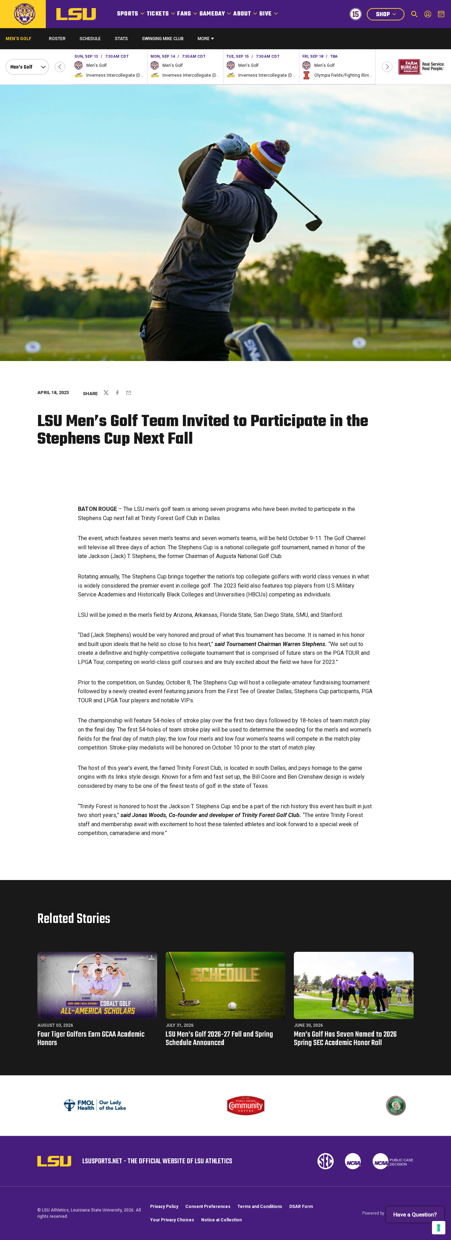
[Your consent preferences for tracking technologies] (438, 1227)
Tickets (158, 14)
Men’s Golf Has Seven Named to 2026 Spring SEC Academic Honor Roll (345, 1039)
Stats (121, 38)
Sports (127, 14)
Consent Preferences (207, 1206)
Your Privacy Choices (172, 1219)
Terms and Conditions (259, 1206)
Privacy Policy (164, 1206)
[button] (60, 67)
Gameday (212, 14)
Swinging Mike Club (163, 38)
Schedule (90, 38)
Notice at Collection (221, 1219)
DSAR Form (301, 1206)
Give (265, 14)
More (204, 38)
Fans (184, 14)
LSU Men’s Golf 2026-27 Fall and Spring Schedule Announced (219, 1039)
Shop (390, 15)
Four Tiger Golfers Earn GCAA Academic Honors (90, 1039)
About (242, 14)
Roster (57, 38)
